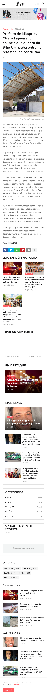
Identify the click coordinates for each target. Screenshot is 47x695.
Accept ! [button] (8, 690)
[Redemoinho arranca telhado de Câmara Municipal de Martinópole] (10, 621)
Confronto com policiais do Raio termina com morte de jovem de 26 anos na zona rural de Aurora (31, 439)
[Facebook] (5, 250)
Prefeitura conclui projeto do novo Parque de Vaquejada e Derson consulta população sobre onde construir (12, 316)
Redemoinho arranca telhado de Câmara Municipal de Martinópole (32, 620)
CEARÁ (23, 502)
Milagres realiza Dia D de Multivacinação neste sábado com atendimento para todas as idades (32, 473)
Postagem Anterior (11, 356)
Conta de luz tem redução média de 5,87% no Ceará (30, 605)
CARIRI (23, 497)
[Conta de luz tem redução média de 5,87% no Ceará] (10, 608)
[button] (3, 4)
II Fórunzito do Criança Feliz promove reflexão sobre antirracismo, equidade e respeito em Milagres (34, 282)
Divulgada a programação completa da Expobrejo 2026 (32, 639)
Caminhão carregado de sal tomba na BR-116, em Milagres (11, 279)
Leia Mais (16, 684)
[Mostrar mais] (34, 250)
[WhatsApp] (17, 250)
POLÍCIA (23, 511)
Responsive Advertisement (23, 548)
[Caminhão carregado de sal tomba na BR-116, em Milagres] (10, 595)
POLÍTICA (23, 516)
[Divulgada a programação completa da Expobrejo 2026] (10, 642)
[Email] (28, 250)
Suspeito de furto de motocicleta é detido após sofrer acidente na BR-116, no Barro (31, 456)
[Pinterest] (22, 250)
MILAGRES (19, 29)
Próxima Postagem (35, 356)
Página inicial (8, 29)
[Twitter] (11, 250)
